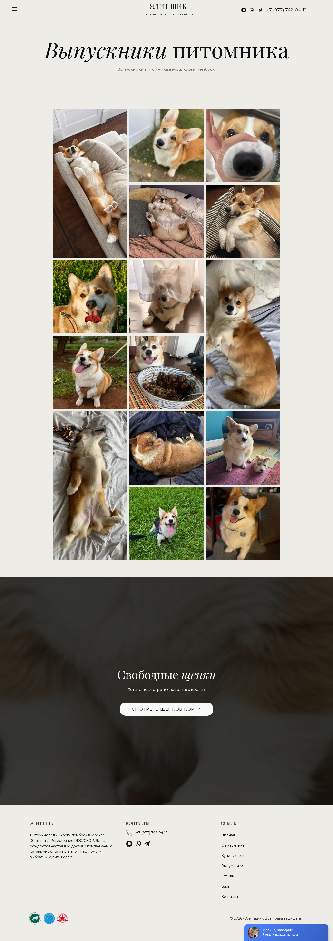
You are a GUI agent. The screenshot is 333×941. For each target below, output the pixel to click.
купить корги (60, 857)
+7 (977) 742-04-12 (152, 833)
